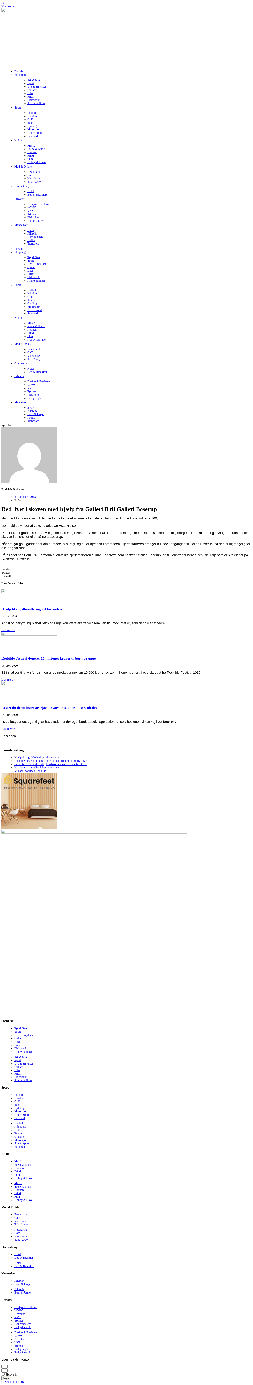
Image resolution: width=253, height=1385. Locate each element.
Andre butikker (36, 103)
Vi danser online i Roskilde (30, 770)
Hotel (30, 191)
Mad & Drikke (23, 166)
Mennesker (20, 225)
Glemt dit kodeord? (12, 1381)
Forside (18, 71)
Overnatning (21, 186)
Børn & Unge (35, 236)
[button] (126, 569)
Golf (30, 119)
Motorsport (33, 129)
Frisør (30, 96)
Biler (30, 93)
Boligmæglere (35, 220)
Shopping (20, 74)
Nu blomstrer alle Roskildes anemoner (36, 767)
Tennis (31, 122)
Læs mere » (8, 630)
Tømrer (31, 214)
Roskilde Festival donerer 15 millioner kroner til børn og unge (48, 658)
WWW (31, 207)
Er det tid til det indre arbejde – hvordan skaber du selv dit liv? (49, 708)
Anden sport (34, 132)
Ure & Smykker (36, 86)
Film (30, 158)
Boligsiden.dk (22, 1327)
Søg (3, 425)
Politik (31, 240)
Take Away (34, 181)
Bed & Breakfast (37, 194)
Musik (31, 145)
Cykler (31, 89)
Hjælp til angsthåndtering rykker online (31, 609)
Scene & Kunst (36, 148)
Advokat (19, 1313)
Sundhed (32, 136)
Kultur (18, 140)
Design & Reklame (38, 204)
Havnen (32, 152)
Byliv (30, 230)
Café (30, 175)
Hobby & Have (36, 162)
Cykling (32, 126)
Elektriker (33, 217)
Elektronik (33, 99)
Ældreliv (32, 233)
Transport (33, 243)
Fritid (30, 155)
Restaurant (33, 171)
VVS (30, 210)
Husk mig (11, 1374)
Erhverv (19, 198)
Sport (30, 83)
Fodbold (32, 112)
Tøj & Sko (33, 79)
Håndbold (33, 116)
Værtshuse (33, 178)
